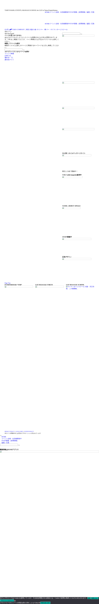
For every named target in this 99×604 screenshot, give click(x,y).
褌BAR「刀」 (9, 57)
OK (89, 598)
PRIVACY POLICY (10, 431)
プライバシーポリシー (7, 600)
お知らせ (8, 55)
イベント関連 (9, 53)
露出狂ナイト (9, 59)
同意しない (95, 598)
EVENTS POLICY (29, 431)
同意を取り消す (45, 603)
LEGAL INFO (19, 431)
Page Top (7, 283)
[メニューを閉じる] (1, 435)
